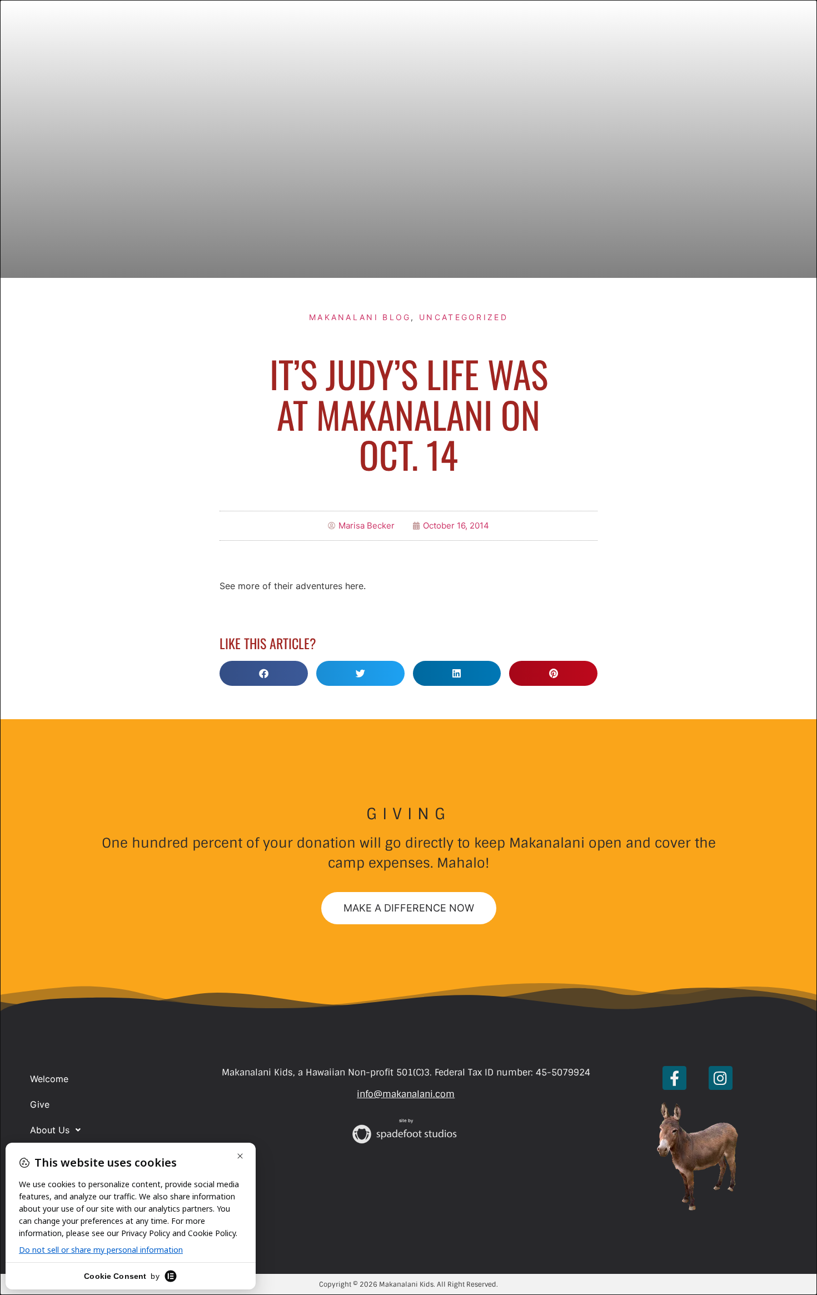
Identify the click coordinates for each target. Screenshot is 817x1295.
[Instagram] (721, 1078)
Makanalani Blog (360, 317)
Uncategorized (463, 317)
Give (39, 1104)
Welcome (49, 1078)
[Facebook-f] (674, 1078)
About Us (49, 1129)
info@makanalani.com (406, 1094)
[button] (264, 673)
